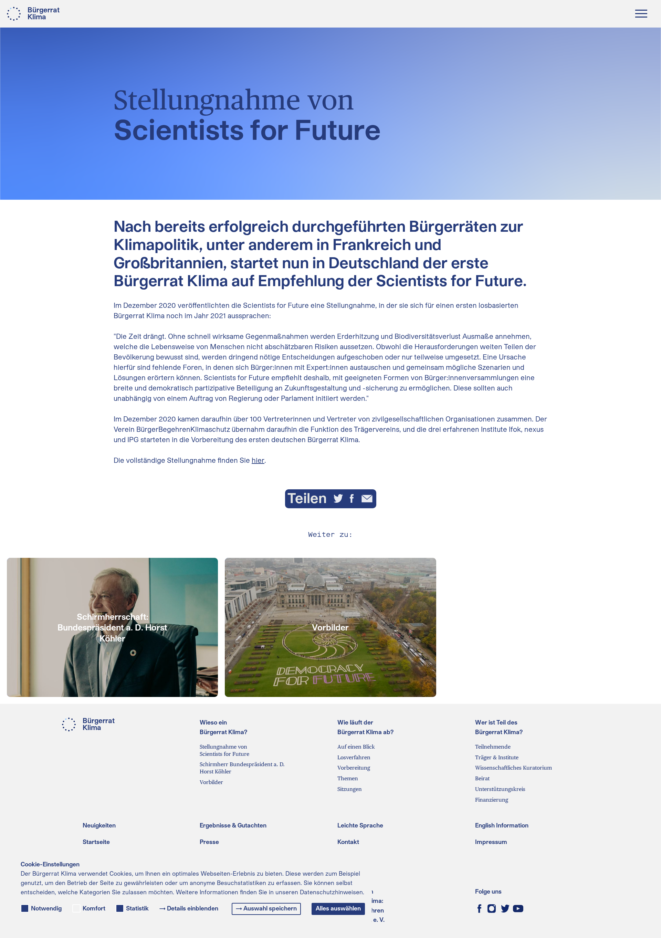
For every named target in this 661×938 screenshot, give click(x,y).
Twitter (505, 908)
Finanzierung (491, 799)
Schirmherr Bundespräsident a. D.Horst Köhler (242, 768)
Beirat (482, 778)
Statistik (137, 908)
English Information (501, 825)
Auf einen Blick (356, 746)
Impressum (491, 841)
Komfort (94, 908)
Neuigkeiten (99, 825)
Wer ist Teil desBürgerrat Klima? (499, 727)
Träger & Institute (496, 757)
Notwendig (46, 908)
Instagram (491, 908)
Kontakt (348, 841)
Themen (347, 778)
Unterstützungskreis (500, 789)
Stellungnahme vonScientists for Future (224, 750)
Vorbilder (211, 782)
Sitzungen (349, 789)
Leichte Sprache (360, 825)
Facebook (479, 908)
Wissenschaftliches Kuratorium (513, 767)
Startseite (96, 841)
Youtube (518, 908)
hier (258, 460)
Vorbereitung (353, 767)
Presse (209, 841)
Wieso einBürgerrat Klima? (224, 727)
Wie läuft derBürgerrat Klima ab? (365, 727)
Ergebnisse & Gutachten (233, 825)
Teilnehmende (493, 746)
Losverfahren (353, 757)
